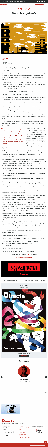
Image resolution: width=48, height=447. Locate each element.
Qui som (21, 426)
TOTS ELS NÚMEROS (24, 355)
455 (28, 254)
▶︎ (46, 377)
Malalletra (24, 257)
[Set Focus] (45, 4)
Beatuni (4, 59)
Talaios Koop (37, 445)
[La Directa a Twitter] (39, 1)
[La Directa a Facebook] (37, 1)
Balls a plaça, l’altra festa (10, 280)
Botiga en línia (22, 432)
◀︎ (2, 377)
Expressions (24, 9)
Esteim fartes (24, 381)
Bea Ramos (6, 58)
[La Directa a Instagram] (44, 1)
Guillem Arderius (43, 54)
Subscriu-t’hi (22, 431)
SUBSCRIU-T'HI (36, 4)
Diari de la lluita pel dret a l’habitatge (35, 280)
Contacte (21, 435)
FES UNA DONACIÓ (41, 4)
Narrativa (29, 257)
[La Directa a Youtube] (42, 1)
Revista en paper (22, 434)
